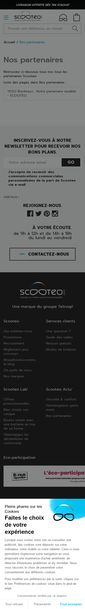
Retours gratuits (59, 343)
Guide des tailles (59, 337)
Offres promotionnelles (16, 401)
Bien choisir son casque (16, 411)
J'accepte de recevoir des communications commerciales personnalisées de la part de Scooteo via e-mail (42, 178)
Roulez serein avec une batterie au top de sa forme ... (19, 424)
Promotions (13, 337)
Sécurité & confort (61, 399)
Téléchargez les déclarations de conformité (16, 439)
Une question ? (58, 331)
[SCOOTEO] (28, 16)
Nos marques (14, 376)
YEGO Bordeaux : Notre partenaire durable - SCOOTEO (41, 93)
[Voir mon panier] (76, 17)
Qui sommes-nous (18, 331)
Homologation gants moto (62, 407)
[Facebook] (30, 213)
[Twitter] (38, 213)
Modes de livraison (61, 349)
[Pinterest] (47, 213)
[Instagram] (55, 213)
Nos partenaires (33, 60)
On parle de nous (18, 370)
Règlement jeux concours (16, 351)
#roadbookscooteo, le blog (20, 362)
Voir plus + (11, 197)
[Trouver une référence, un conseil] (75, 28)
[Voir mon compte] (63, 18)
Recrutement (14, 343)
